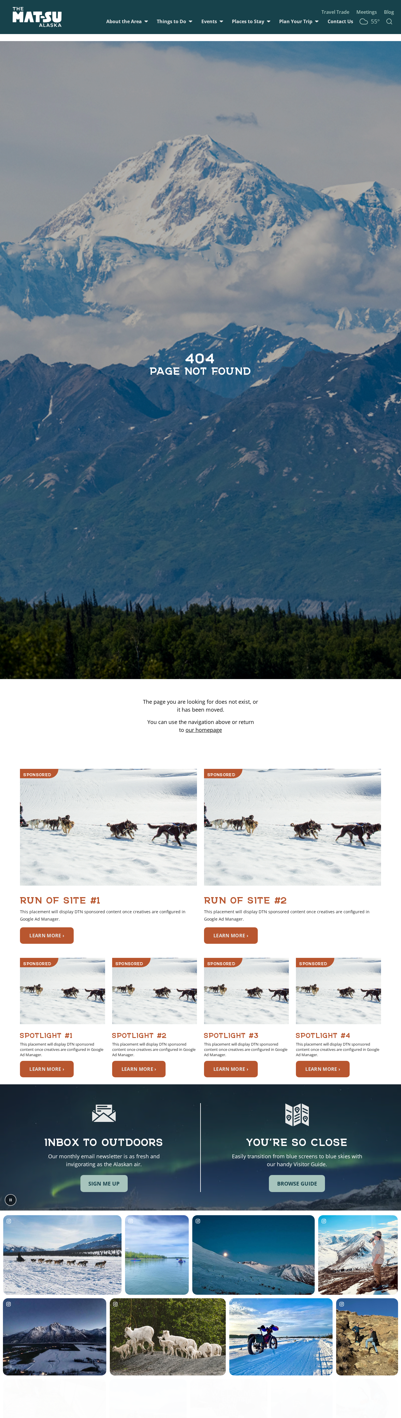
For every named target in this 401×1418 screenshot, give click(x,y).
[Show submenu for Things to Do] (190, 21)
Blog (389, 12)
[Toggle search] (389, 21)
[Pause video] (10, 1200)
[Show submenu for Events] (221, 21)
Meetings (366, 12)
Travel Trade (335, 12)
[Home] (37, 17)
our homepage (204, 729)
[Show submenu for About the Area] (146, 21)
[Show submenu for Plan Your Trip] (316, 21)
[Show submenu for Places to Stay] (268, 21)
